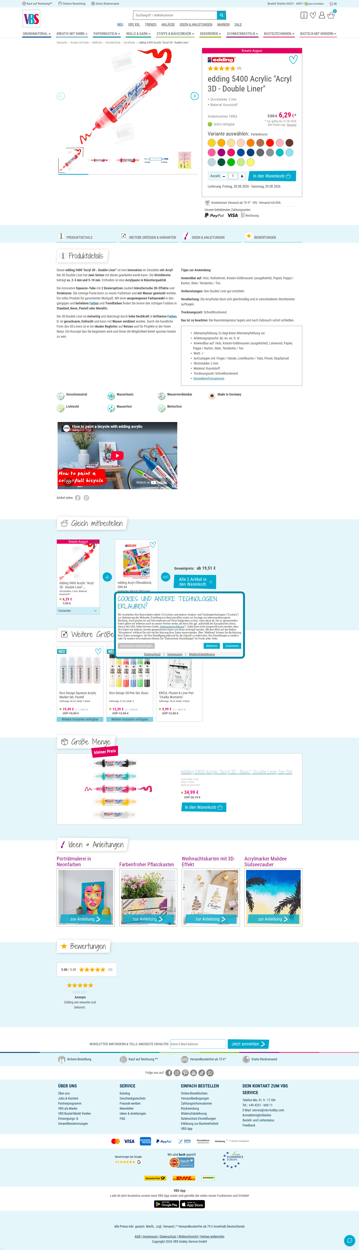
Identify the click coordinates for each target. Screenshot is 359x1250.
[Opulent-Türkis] (280, 152)
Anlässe (168, 24)
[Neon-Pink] (212, 152)
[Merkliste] (313, 14)
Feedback (249, 1125)
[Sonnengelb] (221, 143)
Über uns (64, 1093)
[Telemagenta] (231, 152)
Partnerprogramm (70, 1103)
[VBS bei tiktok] (201, 1073)
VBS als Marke (67, 1108)
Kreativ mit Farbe (80, 42)
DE (335, 4)
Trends (151, 24)
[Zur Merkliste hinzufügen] (293, 59)
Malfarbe (97, 42)
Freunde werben (130, 1103)
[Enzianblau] (241, 152)
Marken (223, 24)
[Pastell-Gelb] (231, 143)
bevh (182, 1154)
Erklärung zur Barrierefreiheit (199, 1124)
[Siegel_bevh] (181, 1162)
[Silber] (270, 152)
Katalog (125, 1093)
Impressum (174, 654)
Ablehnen (211, 645)
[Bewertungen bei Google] (128, 1160)
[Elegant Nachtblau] (250, 152)
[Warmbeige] (241, 143)
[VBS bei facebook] (169, 1073)
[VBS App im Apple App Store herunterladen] (192, 1204)
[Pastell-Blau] (289, 152)
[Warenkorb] (330, 14)
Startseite (62, 42)
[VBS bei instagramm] (177, 1073)
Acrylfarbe (129, 42)
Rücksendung (190, 1108)
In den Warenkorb (268, 176)
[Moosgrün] (221, 162)
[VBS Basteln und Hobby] (31, 18)
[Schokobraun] (289, 143)
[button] (61, 96)
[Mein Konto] (321, 14)
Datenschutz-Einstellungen (198, 1118)
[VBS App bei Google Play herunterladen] (167, 1204)
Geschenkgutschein (132, 1098)
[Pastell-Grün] (241, 162)
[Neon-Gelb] (250, 162)
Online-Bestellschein (194, 1093)
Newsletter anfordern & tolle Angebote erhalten (129, 1044)
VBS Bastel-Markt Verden (74, 1113)
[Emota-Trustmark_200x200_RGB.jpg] (232, 1160)
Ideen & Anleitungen (196, 24)
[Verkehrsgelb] (212, 143)
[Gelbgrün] (231, 162)
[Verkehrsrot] (270, 143)
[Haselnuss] (260, 143)
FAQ (122, 1118)
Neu (120, 24)
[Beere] (221, 152)
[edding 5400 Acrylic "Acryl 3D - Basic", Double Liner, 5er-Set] (118, 789)
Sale (238, 24)
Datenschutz (152, 654)
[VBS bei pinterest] (185, 1073)
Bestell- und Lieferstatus (258, 1120)
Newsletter (127, 1108)
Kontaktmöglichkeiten (257, 1115)
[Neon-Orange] (250, 143)
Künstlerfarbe (113, 42)
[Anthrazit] (260, 152)
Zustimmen (232, 645)
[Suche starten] (221, 15)
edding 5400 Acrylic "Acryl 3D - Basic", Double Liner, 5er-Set (236, 772)
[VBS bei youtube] (193, 1073)
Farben (94, 303)
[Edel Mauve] (280, 143)
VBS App (186, 1129)
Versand (291, 125)
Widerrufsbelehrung (194, 1113)
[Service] (304, 14)
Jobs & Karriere (68, 1098)
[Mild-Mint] (212, 162)
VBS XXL (134, 24)
